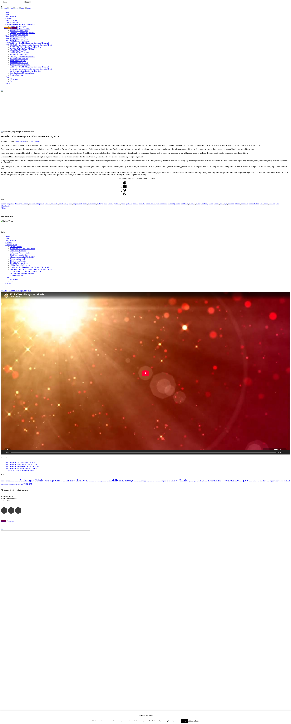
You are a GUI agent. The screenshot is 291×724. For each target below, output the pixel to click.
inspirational (214, 480)
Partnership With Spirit (18, 251)
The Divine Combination (19, 255)
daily (66, 204)
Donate (14, 28)
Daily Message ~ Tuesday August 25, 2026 (20, 468)
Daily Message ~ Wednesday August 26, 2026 (22, 466)
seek (221, 204)
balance (47, 204)
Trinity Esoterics (34, 141)
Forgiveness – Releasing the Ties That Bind (25, 271)
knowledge (172, 204)
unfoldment (14, 484)
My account (14, 279)
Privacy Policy (193, 721)
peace (211, 204)
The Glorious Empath (18, 261)
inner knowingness (152, 204)
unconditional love (6, 484)
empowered (77, 204)
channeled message (96, 481)
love (226, 481)
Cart (11, 281)
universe (20, 484)
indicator (142, 204)
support (272, 481)
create (61, 204)
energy (143, 481)
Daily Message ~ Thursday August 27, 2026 (21, 464)
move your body (202, 204)
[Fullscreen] (287, 452)
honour (135, 204)
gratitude (117, 204)
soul (268, 481)
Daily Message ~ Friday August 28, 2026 (20, 462)
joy (222, 481)
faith (172, 481)
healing (200, 481)
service (260, 481)
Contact (8, 284)
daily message (126, 480)
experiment (92, 204)
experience (165, 481)
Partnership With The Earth (20, 253)
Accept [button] (184, 721)
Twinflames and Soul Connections (22, 249)
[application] (145, 373)
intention (163, 204)
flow (105, 204)
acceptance (5, 481)
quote (245, 480)
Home (7, 236)
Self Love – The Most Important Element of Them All (29, 267)
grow (123, 204)
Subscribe (7, 28)
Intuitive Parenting (16, 275)
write (277, 204)
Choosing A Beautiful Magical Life (22, 257)
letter (178, 204)
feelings (100, 204)
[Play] (4, 452)
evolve (85, 204)
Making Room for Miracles (20, 265)
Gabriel (110, 204)
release (250, 481)
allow (17, 481)
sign (225, 204)
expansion (157, 481)
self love (255, 481)
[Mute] (283, 452)
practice (216, 204)
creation (109, 481)
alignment (10, 204)
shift (264, 481)
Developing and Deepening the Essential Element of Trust (31, 269)
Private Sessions (16, 247)
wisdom (272, 204)
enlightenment (150, 481)
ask (30, 204)
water (266, 204)
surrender (244, 204)
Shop (7, 277)
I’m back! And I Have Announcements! (19, 470)
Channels (8, 243)
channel (71, 480)
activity (3, 204)
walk (261, 204)
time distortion (254, 204)
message (192, 204)
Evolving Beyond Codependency (22, 273)
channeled (54, 204)
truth (288, 481)
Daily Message (20, 141)
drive (70, 204)
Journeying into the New (19, 259)
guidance (129, 204)
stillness (237, 204)
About (7, 238)
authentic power (38, 204)
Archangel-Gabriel (21, 204)
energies (138, 481)
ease (135, 481)
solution (231, 204)
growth (196, 481)
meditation (184, 204)
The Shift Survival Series (19, 263)
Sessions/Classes (11, 245)
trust (285, 481)
